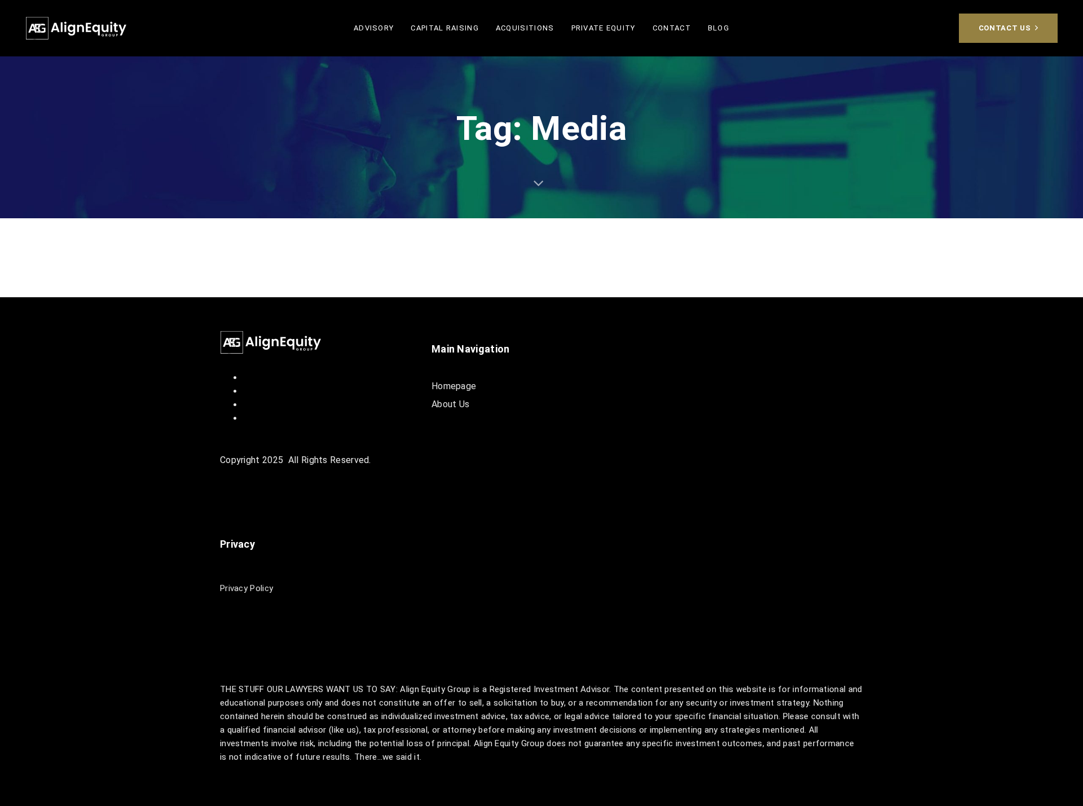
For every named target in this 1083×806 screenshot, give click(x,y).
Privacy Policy (246, 588)
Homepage (454, 386)
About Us (450, 404)
